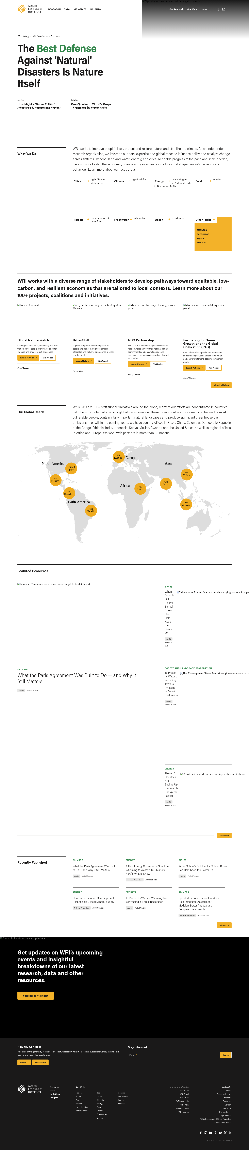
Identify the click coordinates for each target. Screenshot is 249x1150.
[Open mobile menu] (230, 9)
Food (199, 181)
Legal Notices (225, 1115)
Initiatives (80, 9)
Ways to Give (40, 1062)
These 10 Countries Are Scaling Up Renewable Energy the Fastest (171, 784)
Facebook (200, 1132)
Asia (78, 1099)
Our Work (192, 9)
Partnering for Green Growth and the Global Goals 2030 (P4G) (200, 343)
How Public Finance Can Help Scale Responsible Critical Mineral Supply (94, 900)
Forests (78, 219)
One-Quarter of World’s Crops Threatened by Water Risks (91, 105)
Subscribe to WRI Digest (35, 995)
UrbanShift (81, 339)
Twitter (225, 1132)
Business (202, 229)
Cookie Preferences (223, 1122)
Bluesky (220, 1132)
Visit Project (48, 357)
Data (67, 9)
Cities (77, 181)
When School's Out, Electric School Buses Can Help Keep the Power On (170, 612)
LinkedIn (210, 1132)
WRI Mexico (184, 1111)
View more (224, 835)
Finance (201, 242)
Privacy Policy (225, 1111)
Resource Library (224, 1094)
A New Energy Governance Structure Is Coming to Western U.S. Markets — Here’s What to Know (147, 870)
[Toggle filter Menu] (223, 9)
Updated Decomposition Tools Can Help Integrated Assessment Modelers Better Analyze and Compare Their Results (199, 903)
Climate (119, 181)
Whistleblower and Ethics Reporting (216, 1118)
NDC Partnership (141, 339)
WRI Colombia (182, 1101)
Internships (227, 1108)
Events (229, 1090)
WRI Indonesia (182, 1108)
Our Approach (176, 9)
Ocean (159, 219)
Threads (215, 1132)
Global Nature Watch (33, 339)
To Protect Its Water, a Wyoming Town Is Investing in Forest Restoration (171, 683)
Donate (205, 9)
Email (132, 1055)
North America (82, 1110)
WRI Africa (184, 1090)
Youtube (230, 1132)
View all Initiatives (221, 385)
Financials (227, 1101)
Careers (228, 1104)
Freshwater (121, 219)
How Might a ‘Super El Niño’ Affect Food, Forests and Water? (39, 105)
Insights (95, 9)
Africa (78, 1096)
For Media (227, 1097)
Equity (200, 238)
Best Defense (66, 47)
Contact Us (227, 1086)
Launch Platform (29, 358)
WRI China (184, 1097)
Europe (79, 1103)
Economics (203, 234)
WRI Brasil (184, 1094)
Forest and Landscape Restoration (188, 668)
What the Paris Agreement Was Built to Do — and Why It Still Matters (76, 678)
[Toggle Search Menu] (217, 9)
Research (54, 9)
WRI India (184, 1104)
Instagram (205, 1132)
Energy (159, 181)
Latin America (82, 1106)
